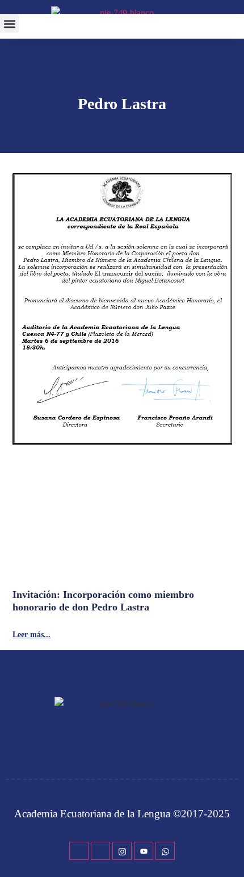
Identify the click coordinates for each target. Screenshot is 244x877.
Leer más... (31, 635)
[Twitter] (100, 851)
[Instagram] (122, 851)
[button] (9, 23)
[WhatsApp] (165, 851)
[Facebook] (79, 851)
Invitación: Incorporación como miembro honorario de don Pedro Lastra (103, 601)
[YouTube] (143, 851)
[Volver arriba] (230, 851)
